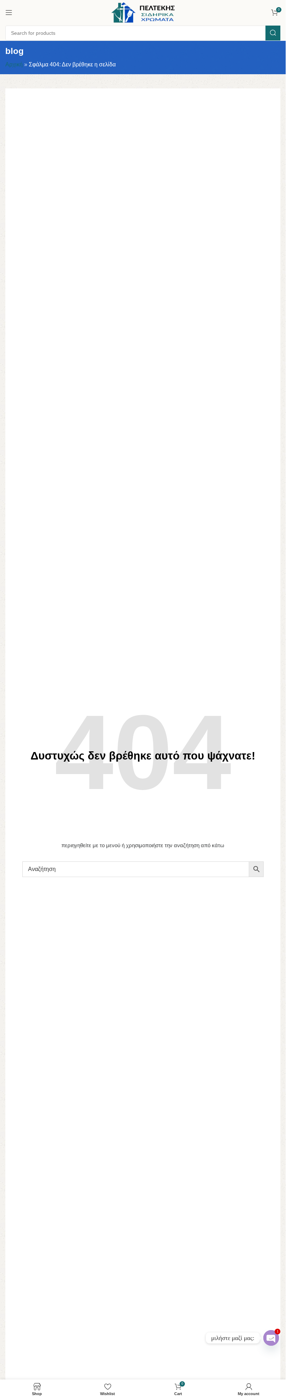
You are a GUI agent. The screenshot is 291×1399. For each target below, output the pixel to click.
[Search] (272, 33)
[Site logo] (143, 12)
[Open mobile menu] (9, 12)
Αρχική (14, 64)
